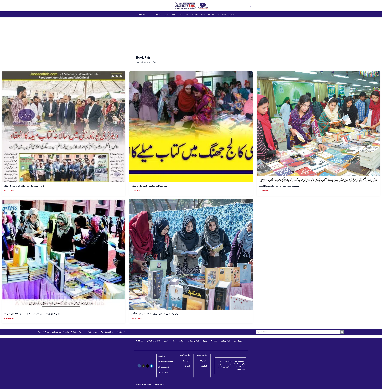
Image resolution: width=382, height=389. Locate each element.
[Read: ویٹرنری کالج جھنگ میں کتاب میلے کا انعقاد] (191, 127)
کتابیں (167, 14)
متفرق (203, 14)
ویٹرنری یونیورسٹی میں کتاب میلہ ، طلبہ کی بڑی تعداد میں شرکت (32, 313)
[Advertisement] (191, 32)
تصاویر (181, 14)
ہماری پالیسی (203, 360)
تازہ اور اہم (233, 14)
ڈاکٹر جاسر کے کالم (155, 14)
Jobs (173, 14)
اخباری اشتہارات (192, 14)
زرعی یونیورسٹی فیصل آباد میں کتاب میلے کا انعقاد (280, 186)
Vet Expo (141, 14)
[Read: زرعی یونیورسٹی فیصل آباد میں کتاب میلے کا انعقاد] (318, 127)
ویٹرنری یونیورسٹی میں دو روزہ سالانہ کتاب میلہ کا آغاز (155, 313)
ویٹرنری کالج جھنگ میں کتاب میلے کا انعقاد (149, 186)
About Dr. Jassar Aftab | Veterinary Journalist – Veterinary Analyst (61, 332)
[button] (250, 6)
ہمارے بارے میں (202, 355)
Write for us (92, 332)
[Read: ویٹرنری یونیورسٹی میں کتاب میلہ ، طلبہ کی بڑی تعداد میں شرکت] (63, 254)
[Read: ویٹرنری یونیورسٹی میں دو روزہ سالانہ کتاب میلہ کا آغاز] (191, 254)
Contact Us (121, 332)
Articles (211, 14)
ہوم (242, 14)
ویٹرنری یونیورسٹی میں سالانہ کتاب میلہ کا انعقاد (24, 186)
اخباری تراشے (221, 14)
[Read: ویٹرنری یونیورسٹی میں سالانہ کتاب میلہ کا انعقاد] (63, 127)
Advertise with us (107, 332)
